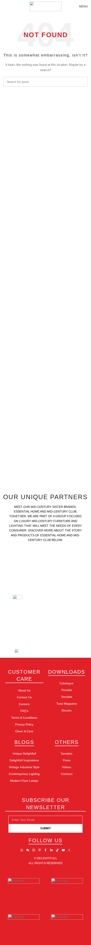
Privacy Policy (24, 724)
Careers (24, 704)
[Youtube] (63, 850)
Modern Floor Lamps (24, 780)
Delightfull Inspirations (24, 760)
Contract (66, 774)
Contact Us (24, 697)
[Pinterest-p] (39, 850)
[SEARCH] (83, 82)
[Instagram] (33, 850)
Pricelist (66, 690)
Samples (66, 753)
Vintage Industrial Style (24, 767)
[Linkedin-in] (51, 850)
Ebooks (67, 710)
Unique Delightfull (24, 753)
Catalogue (66, 683)
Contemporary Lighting (24, 774)
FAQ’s (24, 711)
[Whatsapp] (21, 850)
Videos (66, 767)
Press (66, 760)
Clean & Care (24, 731)
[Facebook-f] (45, 850)
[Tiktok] (57, 850)
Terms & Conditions (24, 717)
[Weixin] (27, 850)
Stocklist (66, 697)
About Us (24, 690)
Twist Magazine (66, 703)
